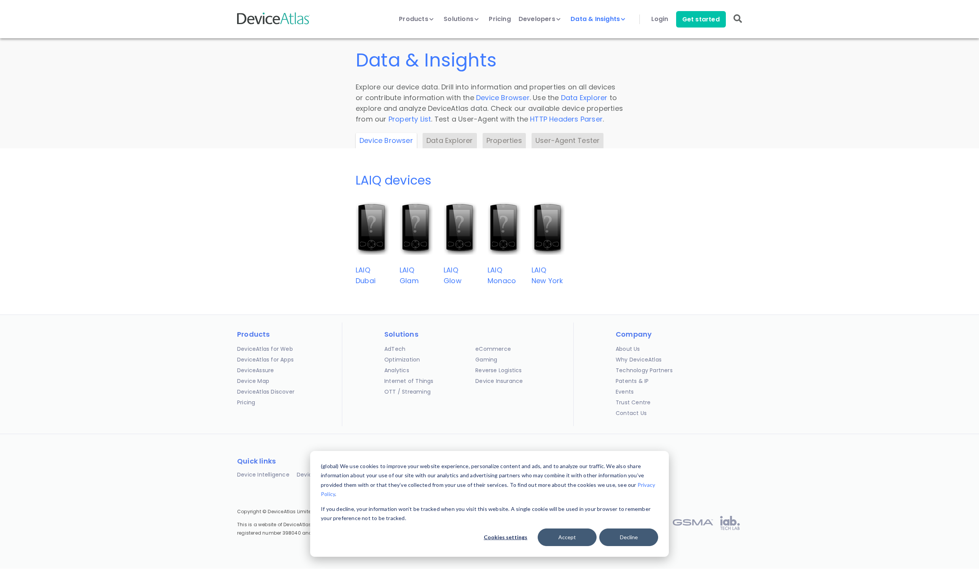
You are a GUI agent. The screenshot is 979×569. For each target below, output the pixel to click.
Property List (410, 119)
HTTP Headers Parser (566, 119)
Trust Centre (633, 402)
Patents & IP (632, 381)
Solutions (459, 19)
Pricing (500, 19)
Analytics (396, 370)
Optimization (402, 359)
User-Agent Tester (567, 140)
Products (414, 19)
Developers (538, 19)
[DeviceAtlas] (273, 23)
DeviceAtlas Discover (265, 392)
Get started (701, 19)
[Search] (737, 23)
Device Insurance (499, 381)
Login (659, 19)
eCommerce (493, 349)
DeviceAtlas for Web (265, 349)
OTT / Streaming (407, 392)
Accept (567, 537)
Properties (504, 140)
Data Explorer (584, 97)
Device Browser (503, 97)
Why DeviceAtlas (639, 359)
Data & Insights (596, 19)
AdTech (394, 349)
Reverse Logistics (498, 370)
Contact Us (631, 413)
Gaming (486, 359)
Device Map (253, 381)
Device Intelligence (263, 474)
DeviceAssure (255, 370)
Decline (629, 537)
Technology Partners (644, 370)
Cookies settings (505, 537)
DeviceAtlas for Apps (265, 359)
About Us (628, 349)
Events (625, 392)
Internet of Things (409, 381)
